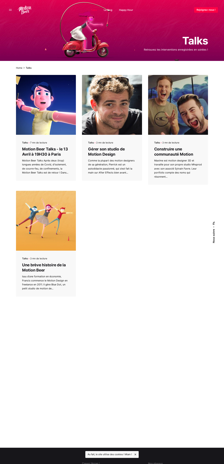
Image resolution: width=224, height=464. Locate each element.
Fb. (213, 223)
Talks (25, 142)
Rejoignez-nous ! (206, 9)
